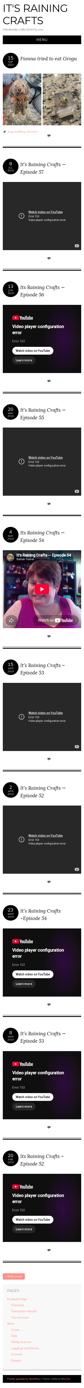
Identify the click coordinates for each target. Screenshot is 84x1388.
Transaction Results (24, 1311)
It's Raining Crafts (35, 14)
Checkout (17, 1305)
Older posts (13, 1276)
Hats (14, 1336)
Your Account (20, 1317)
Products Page (17, 1299)
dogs (10, 131)
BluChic (65, 1378)
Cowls (15, 1330)
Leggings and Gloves (25, 1348)
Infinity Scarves (21, 1342)
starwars (32, 131)
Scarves (16, 1354)
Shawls (16, 1360)
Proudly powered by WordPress (23, 1378)
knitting (20, 131)
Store (10, 1323)
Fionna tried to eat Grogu (48, 58)
